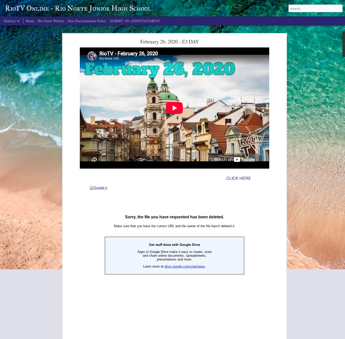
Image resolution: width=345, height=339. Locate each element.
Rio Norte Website (51, 20)
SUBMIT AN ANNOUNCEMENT (135, 20)
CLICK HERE (238, 178)
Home (30, 20)
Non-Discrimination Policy (87, 20)
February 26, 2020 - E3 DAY (169, 41)
